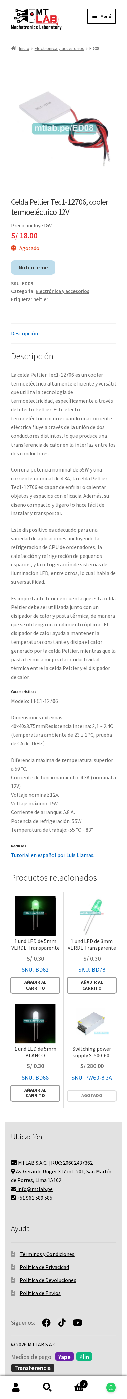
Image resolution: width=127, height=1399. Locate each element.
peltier (40, 299)
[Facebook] (46, 1323)
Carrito (74, 1382)
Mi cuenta (16, 1387)
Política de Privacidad (44, 1267)
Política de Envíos (40, 1293)
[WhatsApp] (111, 1387)
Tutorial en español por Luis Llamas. (52, 855)
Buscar (48, 1387)
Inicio (24, 48)
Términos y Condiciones (47, 1254)
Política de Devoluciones (48, 1280)
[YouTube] (77, 1323)
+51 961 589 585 (34, 1197)
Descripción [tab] (24, 333)
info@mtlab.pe (34, 1189)
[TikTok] (62, 1323)
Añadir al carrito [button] (35, 985)
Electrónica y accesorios (59, 48)
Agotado (91, 1095)
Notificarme (33, 267)
